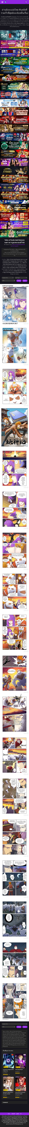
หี (20, 1113)
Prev (19, 280)
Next (24, 280)
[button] (14, 35)
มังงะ (9, 1113)
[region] (14, 35)
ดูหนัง (17, 1113)
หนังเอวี (13, 1113)
